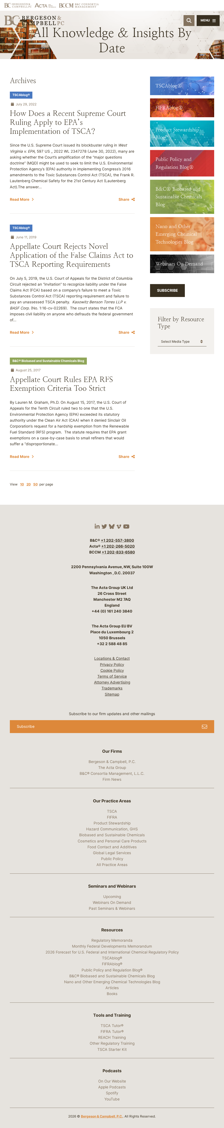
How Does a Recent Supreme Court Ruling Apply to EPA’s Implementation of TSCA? (68, 122)
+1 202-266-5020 (118, 546)
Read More (19, 199)
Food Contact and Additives (112, 847)
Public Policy (112, 859)
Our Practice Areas (112, 800)
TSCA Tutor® (112, 1025)
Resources (112, 929)
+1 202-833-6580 (118, 552)
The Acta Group (112, 767)
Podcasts (112, 1070)
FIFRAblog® (112, 964)
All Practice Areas (112, 865)
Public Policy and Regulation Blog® (112, 970)
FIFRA (112, 817)
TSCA (112, 811)
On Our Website (112, 1081)
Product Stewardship (112, 823)
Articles (112, 988)
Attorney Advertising (112, 682)
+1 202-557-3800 (117, 540)
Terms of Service (112, 676)
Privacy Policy (112, 664)
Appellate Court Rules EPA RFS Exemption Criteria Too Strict (61, 384)
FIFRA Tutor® (112, 1031)
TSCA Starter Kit (112, 1049)
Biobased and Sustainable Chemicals (112, 835)
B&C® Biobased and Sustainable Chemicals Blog (48, 361)
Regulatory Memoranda (112, 940)
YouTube (112, 1099)
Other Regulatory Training (112, 1043)
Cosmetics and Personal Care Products (112, 841)
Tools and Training (112, 1015)
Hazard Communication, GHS (112, 829)
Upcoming (112, 896)
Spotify (112, 1093)
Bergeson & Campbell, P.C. (112, 762)
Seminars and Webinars (112, 886)
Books (112, 994)
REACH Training (112, 1037)
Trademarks (112, 688)
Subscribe (167, 290)
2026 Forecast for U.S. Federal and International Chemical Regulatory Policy (112, 952)
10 (22, 484)
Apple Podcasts (112, 1087)
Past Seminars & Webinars (112, 908)
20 (28, 484)
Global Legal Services (112, 853)
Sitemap (112, 694)
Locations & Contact (112, 658)
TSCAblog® (21, 95)
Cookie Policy (112, 670)
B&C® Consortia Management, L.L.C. (112, 773)
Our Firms (112, 751)
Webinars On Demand (112, 902)
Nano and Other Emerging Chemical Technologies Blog (112, 982)
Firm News (112, 779)
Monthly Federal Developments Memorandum (112, 946)
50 (35, 484)
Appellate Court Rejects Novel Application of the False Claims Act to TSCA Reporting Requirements (71, 255)
